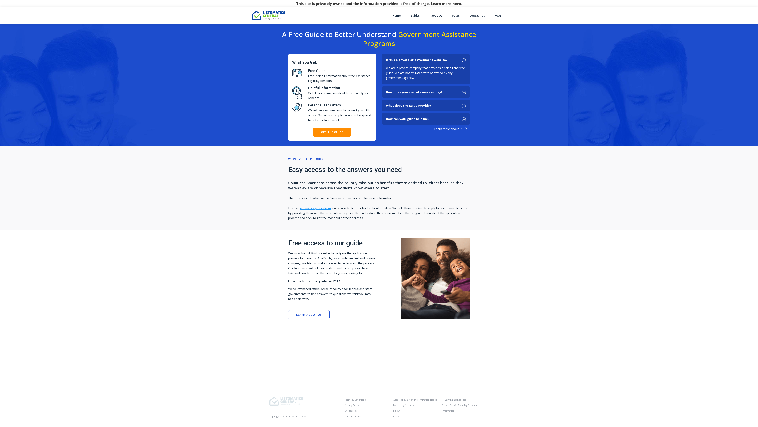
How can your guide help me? (407, 119)
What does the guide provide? (408, 105)
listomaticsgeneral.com (315, 208)
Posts (456, 15)
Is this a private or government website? (416, 60)
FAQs (498, 15)
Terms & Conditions (355, 399)
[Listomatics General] (286, 401)
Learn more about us (448, 129)
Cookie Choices (352, 416)
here (456, 3)
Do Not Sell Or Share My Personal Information (459, 408)
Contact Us (477, 15)
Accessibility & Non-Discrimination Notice (415, 399)
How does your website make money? (414, 92)
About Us (436, 15)
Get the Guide (332, 132)
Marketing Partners (403, 405)
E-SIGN (396, 410)
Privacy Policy (351, 405)
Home (396, 15)
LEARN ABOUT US (309, 314)
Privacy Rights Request (454, 399)
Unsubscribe (351, 410)
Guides (415, 15)
